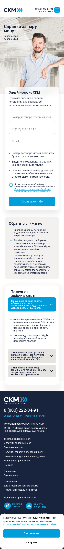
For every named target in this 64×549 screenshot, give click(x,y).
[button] (57, 10)
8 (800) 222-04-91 (44, 9)
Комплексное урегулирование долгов (24, 456)
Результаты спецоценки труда (20, 489)
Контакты (9, 465)
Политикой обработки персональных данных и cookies (30, 524)
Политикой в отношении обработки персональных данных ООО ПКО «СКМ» (33, 190)
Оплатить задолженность (18, 443)
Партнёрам (10, 471)
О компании (10, 481)
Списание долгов (13, 447)
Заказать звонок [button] (13, 415)
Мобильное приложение (17, 460)
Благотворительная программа (21, 485)
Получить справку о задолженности (23, 452)
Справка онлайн (32, 201)
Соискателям (11, 475)
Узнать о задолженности (17, 439)
